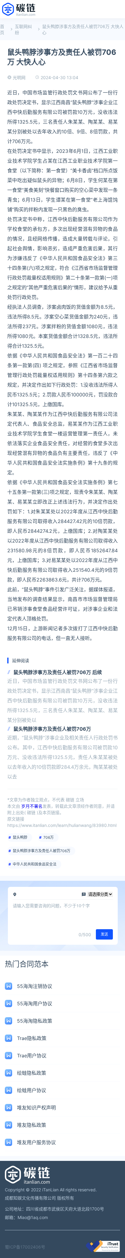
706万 (48, 837)
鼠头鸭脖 (20, 837)
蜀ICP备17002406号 (25, 1246)
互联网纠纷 (23, 29)
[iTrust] (103, 1250)
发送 (104, 934)
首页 (2, 29)
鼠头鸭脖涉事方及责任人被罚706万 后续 (57, 672)
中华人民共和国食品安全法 (34, 864)
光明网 (19, 77)
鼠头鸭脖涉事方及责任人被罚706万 (52, 729)
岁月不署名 (31, 806)
